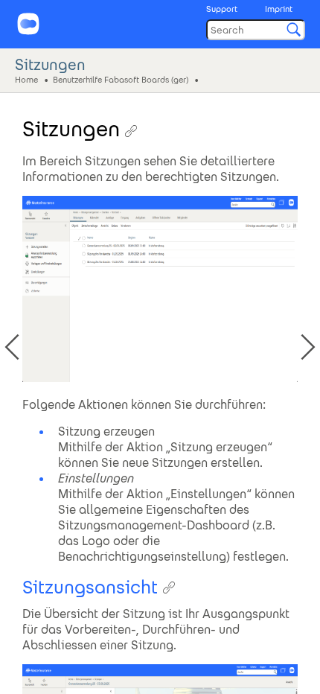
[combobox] (255, 29)
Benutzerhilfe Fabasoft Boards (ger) (120, 79)
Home (26, 79)
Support (221, 9)
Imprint (278, 9)
